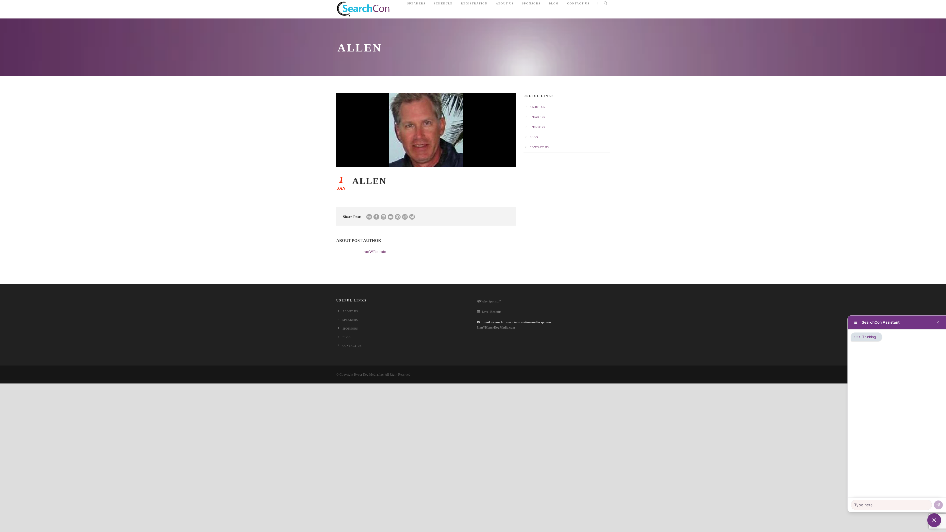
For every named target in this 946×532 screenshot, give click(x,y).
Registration (474, 3)
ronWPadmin (374, 251)
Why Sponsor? (491, 301)
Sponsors (531, 3)
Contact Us (578, 3)
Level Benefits (490, 312)
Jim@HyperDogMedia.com (496, 327)
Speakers (416, 3)
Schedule (443, 3)
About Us (505, 3)
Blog (554, 3)
